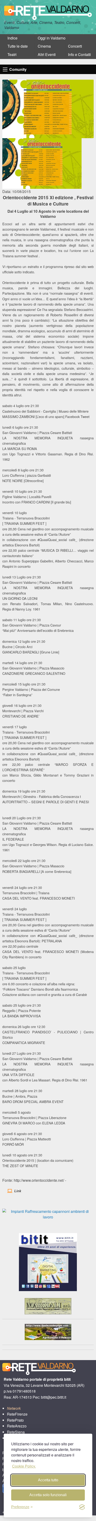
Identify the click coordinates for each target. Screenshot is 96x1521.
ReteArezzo (17, 1426)
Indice (12, 38)
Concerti (75, 46)
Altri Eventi (47, 54)
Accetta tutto (48, 1480)
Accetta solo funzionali (48, 1495)
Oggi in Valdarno (51, 38)
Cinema (44, 46)
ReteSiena (16, 1432)
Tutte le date (17, 46)
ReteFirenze (17, 1414)
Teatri (12, 54)
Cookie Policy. (24, 1466)
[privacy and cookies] (82, 1507)
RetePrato (15, 1420)
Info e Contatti (79, 54)
